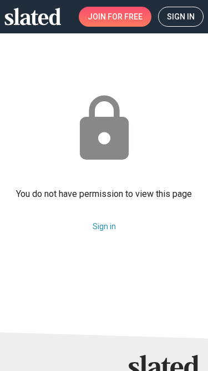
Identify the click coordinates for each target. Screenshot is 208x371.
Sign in (104, 226)
